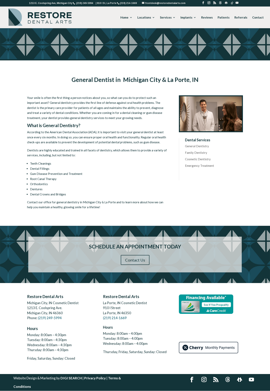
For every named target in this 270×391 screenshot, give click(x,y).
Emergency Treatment (199, 165)
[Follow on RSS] (216, 379)
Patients (223, 17)
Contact (258, 17)
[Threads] (220, 3)
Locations (144, 17)
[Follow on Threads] (228, 379)
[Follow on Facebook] (191, 379)
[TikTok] (232, 4)
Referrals (240, 17)
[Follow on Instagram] (204, 379)
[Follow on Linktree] (239, 379)
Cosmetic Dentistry (198, 159)
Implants (186, 17)
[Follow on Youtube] (251, 379)
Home (124, 17)
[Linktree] (226, 3)
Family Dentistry (196, 152)
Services (166, 17)
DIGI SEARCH (71, 378)
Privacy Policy (95, 378)
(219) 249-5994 (50, 318)
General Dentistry (197, 146)
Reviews (207, 17)
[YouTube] (237, 4)
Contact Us (135, 260)
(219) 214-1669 (115, 318)
